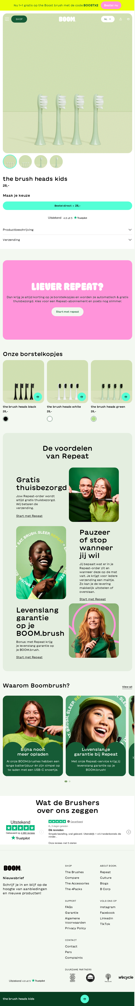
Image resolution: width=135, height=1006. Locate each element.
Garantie (70, 912)
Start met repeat (66, 309)
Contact (70, 946)
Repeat (103, 872)
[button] (64, 774)
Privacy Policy (74, 928)
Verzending (11, 237)
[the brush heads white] (66, 378)
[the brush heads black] (23, 378)
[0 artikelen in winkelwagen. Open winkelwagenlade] (128, 19)
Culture (104, 877)
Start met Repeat (29, 511)
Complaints (73, 957)
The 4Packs (72, 889)
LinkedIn (104, 918)
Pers (67, 952)
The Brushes (73, 872)
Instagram (106, 907)
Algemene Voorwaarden (74, 920)
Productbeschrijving (18, 227)
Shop (19, 19)
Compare (71, 877)
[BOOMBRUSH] (67, 19)
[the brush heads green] (109, 378)
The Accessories (76, 883)
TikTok (103, 924)
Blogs (102, 883)
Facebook (105, 912)
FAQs (67, 907)
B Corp (103, 889)
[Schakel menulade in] (7, 19)
